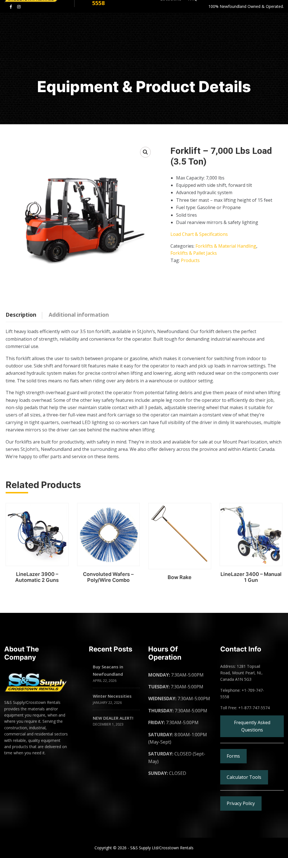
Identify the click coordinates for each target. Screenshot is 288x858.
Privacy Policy (241, 803)
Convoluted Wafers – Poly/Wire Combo (108, 577)
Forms (233, 756)
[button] (145, 152)
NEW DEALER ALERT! (113, 718)
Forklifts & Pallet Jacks (193, 253)
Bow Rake (180, 577)
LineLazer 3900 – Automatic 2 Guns (37, 577)
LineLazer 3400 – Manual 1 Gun (251, 577)
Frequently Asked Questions (252, 726)
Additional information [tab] (79, 314)
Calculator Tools (244, 777)
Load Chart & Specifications (199, 234)
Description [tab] (21, 314)
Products (190, 260)
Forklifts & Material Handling (225, 246)
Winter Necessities (112, 696)
